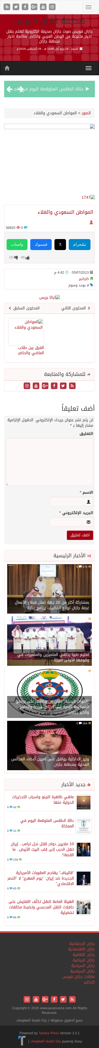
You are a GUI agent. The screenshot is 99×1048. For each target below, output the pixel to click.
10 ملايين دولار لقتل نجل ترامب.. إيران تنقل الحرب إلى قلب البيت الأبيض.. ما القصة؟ (42, 849)
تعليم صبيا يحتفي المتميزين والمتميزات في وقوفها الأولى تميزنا (53, 657)
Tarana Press (49, 1033)
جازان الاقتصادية (81, 949)
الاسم (86, 492)
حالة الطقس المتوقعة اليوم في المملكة (44, 89)
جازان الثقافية (84, 954)
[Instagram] (52, 7)
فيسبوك (41, 244)
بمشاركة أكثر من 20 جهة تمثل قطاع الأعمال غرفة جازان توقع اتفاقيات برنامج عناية (52, 605)
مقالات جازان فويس (78, 976)
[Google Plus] (34, 7)
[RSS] (7, 7)
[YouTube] (43, 7)
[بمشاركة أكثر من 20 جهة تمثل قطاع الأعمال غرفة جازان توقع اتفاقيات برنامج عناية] (49, 589)
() (11, 257)
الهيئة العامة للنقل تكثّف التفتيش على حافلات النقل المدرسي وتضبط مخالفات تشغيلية (41, 907)
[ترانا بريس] (22, 1041)
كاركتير (84, 279)
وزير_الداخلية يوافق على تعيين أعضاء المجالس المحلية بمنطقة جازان (50, 761)
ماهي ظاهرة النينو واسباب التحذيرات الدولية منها (43, 799)
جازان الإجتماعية (82, 943)
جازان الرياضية (84, 960)
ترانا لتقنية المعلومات (45, 1041)
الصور (86, 113)
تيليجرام (79, 244)
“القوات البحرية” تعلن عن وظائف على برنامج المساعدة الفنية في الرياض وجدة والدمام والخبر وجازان (52, 707)
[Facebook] (25, 7)
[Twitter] (16, 7)
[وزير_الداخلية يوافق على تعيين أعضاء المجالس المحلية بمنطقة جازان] (49, 746)
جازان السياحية (83, 965)
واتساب (17, 244)
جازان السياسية (82, 971)
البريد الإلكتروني (76, 513)
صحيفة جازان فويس (49, 21)
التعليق (86, 434)
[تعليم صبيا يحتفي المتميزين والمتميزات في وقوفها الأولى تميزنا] (49, 641)
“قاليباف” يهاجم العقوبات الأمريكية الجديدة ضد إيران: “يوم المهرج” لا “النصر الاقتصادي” (40, 878)
